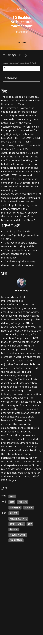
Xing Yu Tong (21, 32)
